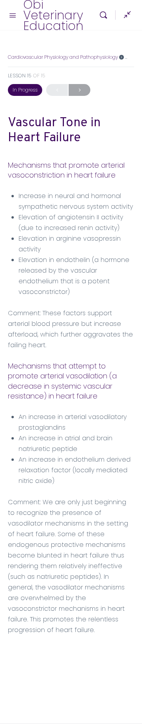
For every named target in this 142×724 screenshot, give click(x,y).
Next (79, 90)
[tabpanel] (71, 397)
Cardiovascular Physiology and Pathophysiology (63, 57)
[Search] (105, 15)
